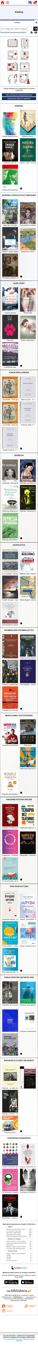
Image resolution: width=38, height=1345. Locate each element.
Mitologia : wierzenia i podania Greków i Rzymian (18, 1229)
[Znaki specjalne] (35, 32)
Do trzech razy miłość (12, 1260)
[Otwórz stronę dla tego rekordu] (10, 124)
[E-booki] (25, 48)
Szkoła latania (10, 1244)
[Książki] (13, 48)
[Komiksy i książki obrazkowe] (13, 72)
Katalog (17, 22)
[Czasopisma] (25, 60)
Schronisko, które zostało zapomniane (16, 1248)
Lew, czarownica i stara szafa (14, 1231)
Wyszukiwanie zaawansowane (11, 32)
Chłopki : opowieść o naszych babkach (16, 1241)
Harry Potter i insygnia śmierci (14, 1232)
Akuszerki (9, 1257)
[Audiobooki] (13, 60)
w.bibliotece (18, 1297)
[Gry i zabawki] (25, 84)
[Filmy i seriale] (25, 72)
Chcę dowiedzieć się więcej (13, 1339)
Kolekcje (23, 32)
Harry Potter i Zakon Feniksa (13, 1234)
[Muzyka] (13, 84)
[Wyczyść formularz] (31, 32)
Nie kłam (9, 1258)
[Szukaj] (35, 29)
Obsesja (9, 1255)
